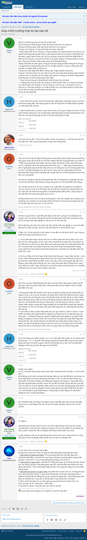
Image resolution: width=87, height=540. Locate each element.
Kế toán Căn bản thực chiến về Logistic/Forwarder (25, 16)
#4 (84, 154)
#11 (83, 446)
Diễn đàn (18, 7)
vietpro (5, 34)
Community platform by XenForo (44, 535)
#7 (84, 334)
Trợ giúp (71, 531)
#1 (84, 38)
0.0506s (70, 538)
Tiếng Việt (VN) (8, 531)
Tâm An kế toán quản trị (11, 519)
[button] (34, 7)
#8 (84, 365)
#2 (84, 97)
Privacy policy (62, 531)
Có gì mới (29, 7)
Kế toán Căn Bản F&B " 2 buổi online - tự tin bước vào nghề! (29, 22)
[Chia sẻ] (80, 38)
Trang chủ (7, 7)
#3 (84, 135)
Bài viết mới (5, 11)
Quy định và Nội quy (49, 531)
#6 (84, 279)
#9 (84, 398)
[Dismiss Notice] (84, 16)
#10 (83, 417)
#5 (84, 212)
